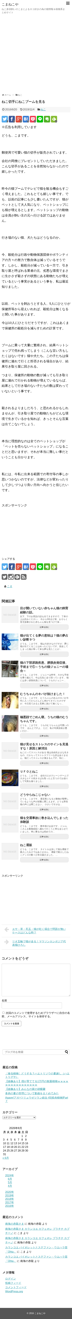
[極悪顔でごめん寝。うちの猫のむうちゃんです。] (10, 723)
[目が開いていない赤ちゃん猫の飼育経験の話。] (10, 614)
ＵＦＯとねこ (29, 771)
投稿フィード (13, 1283)
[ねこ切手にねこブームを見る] (26, 119)
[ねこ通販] (10, 851)
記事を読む (44, 627)
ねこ (43, 109)
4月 (10, 1185)
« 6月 (6, 1157)
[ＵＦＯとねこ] (10, 778)
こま (9, 586)
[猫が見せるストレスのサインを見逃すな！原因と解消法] (10, 750)
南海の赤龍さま (14, 1223)
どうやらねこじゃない (35, 794)
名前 (4, 1000)
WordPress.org (14, 1291)
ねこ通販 (26, 845)
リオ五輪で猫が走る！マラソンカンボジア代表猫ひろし (39, 943)
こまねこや (10, 4)
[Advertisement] (36, 53)
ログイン (10, 1278)
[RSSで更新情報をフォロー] (23, 578)
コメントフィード (16, 1287)
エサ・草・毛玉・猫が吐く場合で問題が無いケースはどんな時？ (39, 931)
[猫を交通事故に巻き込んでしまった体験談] (10, 824)
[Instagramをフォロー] (11, 578)
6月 (10, 1179)
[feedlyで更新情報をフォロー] (17, 578)
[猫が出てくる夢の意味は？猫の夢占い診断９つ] (10, 642)
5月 (10, 1182)
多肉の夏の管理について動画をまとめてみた (32, 1093)
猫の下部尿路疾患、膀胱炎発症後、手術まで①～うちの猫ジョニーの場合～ (44, 666)
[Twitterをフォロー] (4, 578)
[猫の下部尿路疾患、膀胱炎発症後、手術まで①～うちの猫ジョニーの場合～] (10, 669)
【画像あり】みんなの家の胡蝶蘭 (25, 1089)
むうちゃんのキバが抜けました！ (42, 694)
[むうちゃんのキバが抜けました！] (10, 700)
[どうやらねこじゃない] (10, 801)
